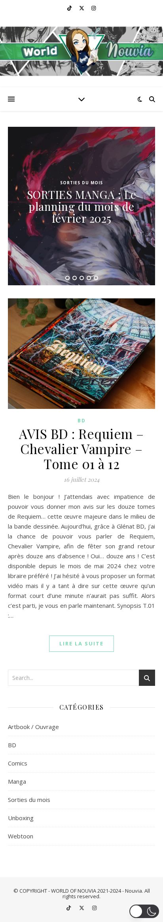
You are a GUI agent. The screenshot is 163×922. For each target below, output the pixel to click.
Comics (17, 763)
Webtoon (20, 836)
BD (82, 420)
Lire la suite (81, 643)
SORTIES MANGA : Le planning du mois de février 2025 (81, 206)
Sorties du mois (81, 182)
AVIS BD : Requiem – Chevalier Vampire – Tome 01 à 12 (81, 448)
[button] (144, 911)
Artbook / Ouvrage (33, 727)
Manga (17, 781)
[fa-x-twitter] (82, 7)
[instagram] (93, 7)
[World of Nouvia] (81, 51)
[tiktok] (70, 7)
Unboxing (21, 818)
